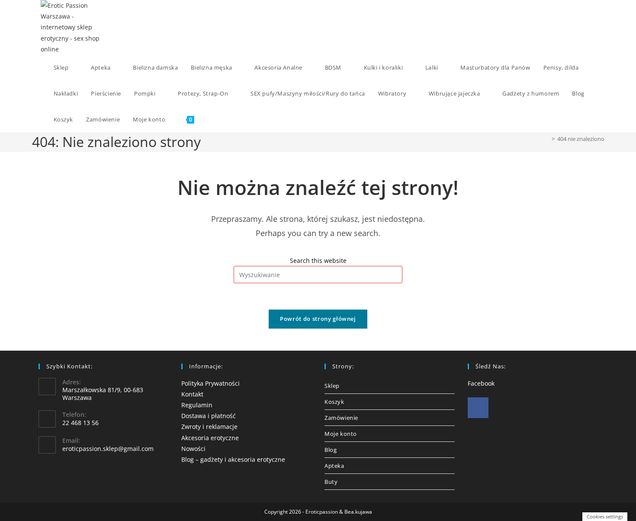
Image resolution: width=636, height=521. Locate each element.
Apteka (334, 466)
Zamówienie (341, 418)
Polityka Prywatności (210, 383)
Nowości (193, 448)
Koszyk (334, 402)
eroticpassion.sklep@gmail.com (108, 448)
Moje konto (340, 434)
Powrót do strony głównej (318, 319)
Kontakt (192, 394)
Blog (330, 450)
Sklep (332, 386)
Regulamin (196, 405)
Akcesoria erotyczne (210, 438)
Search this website (318, 260)
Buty (330, 482)
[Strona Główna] (547, 139)
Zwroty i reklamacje (209, 426)
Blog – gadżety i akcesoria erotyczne (233, 459)
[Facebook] (478, 407)
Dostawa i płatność (208, 416)
